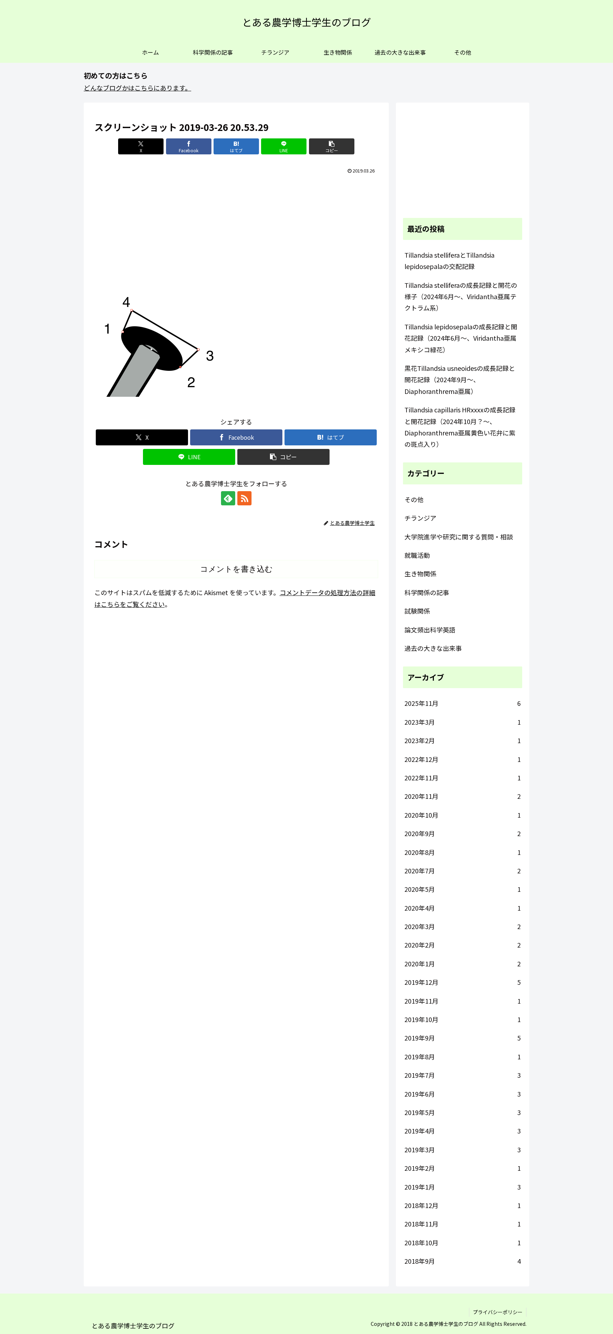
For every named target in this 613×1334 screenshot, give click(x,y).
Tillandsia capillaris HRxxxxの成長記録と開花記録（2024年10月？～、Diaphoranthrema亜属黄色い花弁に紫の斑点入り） (459, 427)
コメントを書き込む (236, 569)
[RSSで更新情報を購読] (244, 498)
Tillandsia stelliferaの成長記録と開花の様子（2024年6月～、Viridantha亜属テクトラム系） (460, 296)
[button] (331, 146)
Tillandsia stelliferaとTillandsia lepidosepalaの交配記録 (449, 260)
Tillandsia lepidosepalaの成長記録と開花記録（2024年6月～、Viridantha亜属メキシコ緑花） (460, 338)
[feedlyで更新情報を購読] (228, 498)
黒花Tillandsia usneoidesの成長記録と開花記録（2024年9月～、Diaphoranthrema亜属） (459, 379)
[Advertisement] (236, 229)
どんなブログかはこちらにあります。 (137, 87)
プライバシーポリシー (498, 1312)
